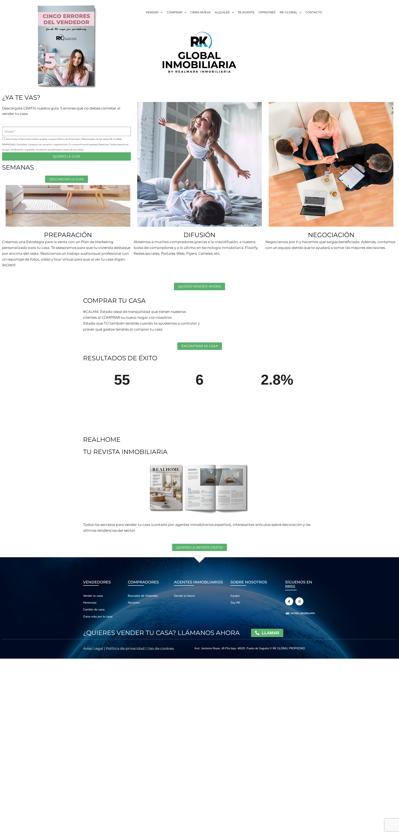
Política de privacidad (125, 648)
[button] (160, 12)
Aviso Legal (93, 648)
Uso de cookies (160, 648)
